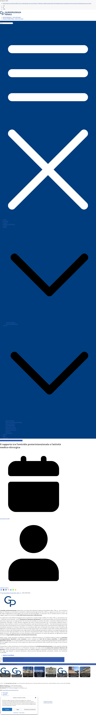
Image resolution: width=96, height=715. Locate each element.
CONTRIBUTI (3, 440)
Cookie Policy (15, 712)
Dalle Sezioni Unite (10, 427)
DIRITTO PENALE (10, 421)
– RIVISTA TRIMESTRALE (12, 324)
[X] (4, 590)
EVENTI (5, 435)
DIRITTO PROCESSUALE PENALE (14, 422)
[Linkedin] (6, 590)
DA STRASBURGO (10, 425)
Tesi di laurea (9, 433)
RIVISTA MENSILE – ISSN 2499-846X (12, 17)
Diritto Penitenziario (11, 428)
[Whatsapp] (13, 590)
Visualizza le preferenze (29, 709)
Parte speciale (18, 440)
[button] (35, 697)
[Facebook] (1, 590)
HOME (4, 220)
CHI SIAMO (5, 221)
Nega (18, 709)
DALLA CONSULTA (10, 424)
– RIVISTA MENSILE (10, 322)
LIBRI (4, 436)
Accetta (7, 709)
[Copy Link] (15, 590)
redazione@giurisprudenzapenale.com (10, 690)
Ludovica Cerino (4, 588)
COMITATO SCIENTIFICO (9, 224)
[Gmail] (8, 590)
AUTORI (5, 226)
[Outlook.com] (11, 590)
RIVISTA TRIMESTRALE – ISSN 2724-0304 (13, 19)
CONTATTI (5, 438)
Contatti (5, 694)
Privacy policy (21, 712)
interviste (8, 431)
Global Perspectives (11, 430)
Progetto (5, 223)
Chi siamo (5, 692)
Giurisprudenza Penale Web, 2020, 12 (11, 593)
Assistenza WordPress (48, 702)
